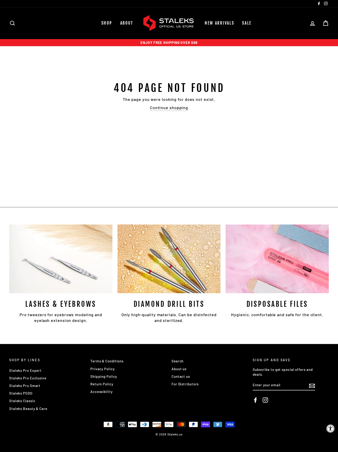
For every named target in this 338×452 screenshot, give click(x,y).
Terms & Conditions (106, 361)
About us (179, 369)
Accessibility (101, 391)
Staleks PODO (21, 393)
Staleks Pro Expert (25, 370)
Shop (106, 23)
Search (177, 361)
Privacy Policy (102, 369)
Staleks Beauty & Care (28, 409)
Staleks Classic (22, 401)
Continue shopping (169, 107)
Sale (247, 23)
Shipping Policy (103, 376)
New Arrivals (219, 23)
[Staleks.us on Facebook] (255, 400)
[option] (169, 42)
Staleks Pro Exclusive (27, 378)
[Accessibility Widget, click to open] (330, 428)
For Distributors (185, 384)
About (127, 23)
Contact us (181, 376)
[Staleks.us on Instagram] (265, 400)
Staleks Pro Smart (24, 386)
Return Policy (101, 384)
